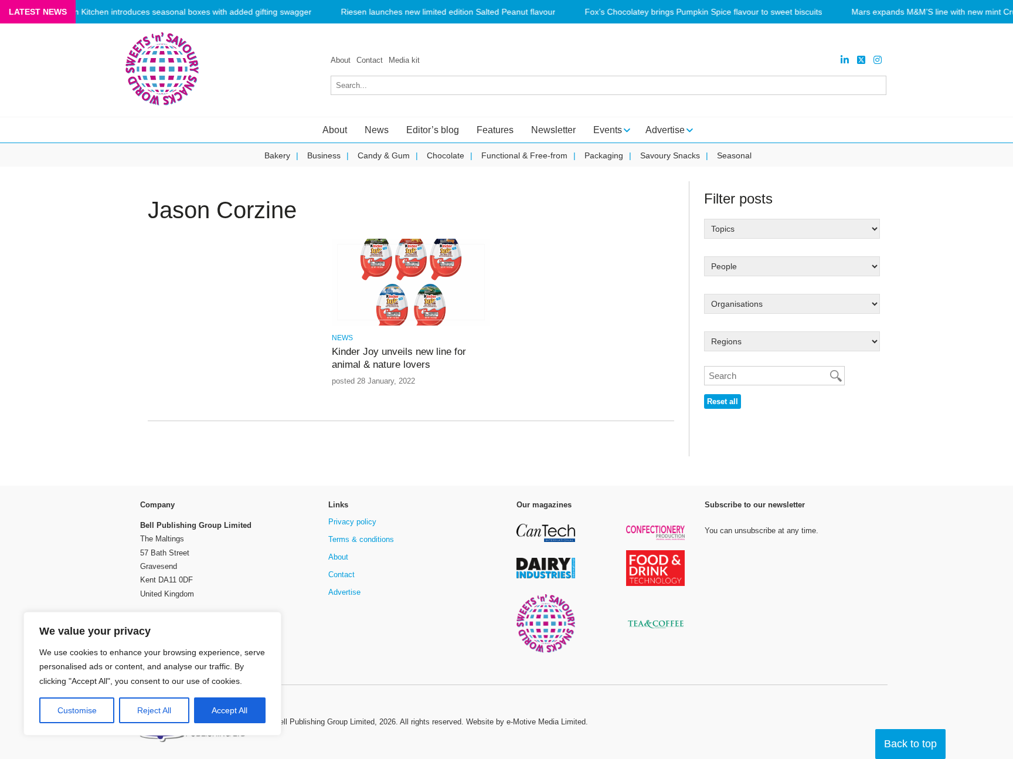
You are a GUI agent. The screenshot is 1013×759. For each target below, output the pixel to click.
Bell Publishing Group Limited (324, 721)
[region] (152, 674)
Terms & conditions (361, 539)
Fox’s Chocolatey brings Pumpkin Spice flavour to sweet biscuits (703, 12)
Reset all (722, 401)
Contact (369, 60)
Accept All (229, 710)
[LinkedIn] (845, 60)
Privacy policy (352, 521)
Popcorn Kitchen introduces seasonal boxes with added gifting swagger (179, 12)
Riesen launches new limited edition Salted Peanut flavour (448, 12)
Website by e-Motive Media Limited (526, 721)
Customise (77, 710)
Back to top (910, 744)
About (341, 60)
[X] (861, 60)
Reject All (154, 710)
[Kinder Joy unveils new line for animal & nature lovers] (410, 323)
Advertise (344, 592)
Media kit (404, 60)
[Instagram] (877, 60)
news (342, 338)
